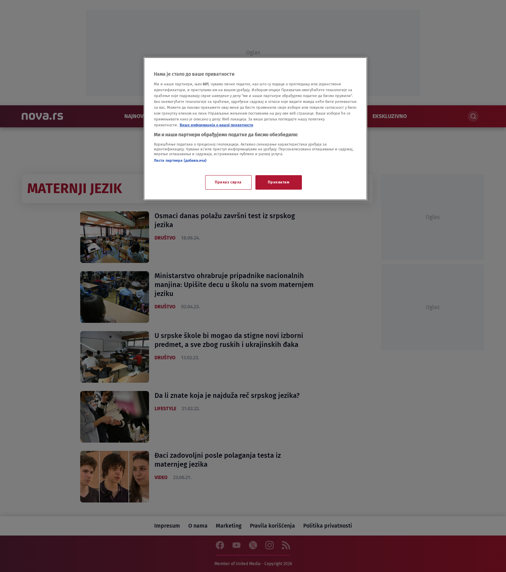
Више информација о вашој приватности (216, 125)
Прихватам (278, 182)
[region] (255, 128)
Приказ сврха (228, 182)
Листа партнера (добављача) (180, 160)
